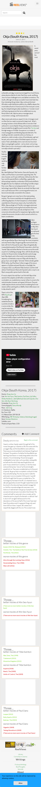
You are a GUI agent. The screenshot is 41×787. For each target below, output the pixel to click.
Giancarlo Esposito (29, 399)
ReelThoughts (20, 767)
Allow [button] (20, 783)
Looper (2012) (8, 714)
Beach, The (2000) (9, 671)
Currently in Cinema (20, 756)
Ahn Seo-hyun (9, 396)
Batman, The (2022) (10, 720)
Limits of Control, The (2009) (13, 674)
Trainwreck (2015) (9, 658)
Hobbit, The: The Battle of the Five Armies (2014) (20, 550)
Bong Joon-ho (11, 394)
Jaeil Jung (9, 408)
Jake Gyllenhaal (18, 399)
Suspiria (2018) (8, 668)
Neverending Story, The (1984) (13, 563)
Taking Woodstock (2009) (12, 730)
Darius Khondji (16, 405)
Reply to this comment (31, 440)
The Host (33, 128)
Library (20, 754)
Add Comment (31, 433)
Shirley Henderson (7, 399)
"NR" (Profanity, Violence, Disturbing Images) (23, 417)
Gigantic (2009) (8, 727)
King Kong (8, 295)
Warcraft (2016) (8, 566)
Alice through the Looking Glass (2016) (16, 560)
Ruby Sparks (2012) (10, 717)
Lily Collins (33, 396)
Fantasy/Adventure (12, 419)
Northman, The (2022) (11, 553)
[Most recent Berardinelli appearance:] (31, 744)
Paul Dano (26, 396)
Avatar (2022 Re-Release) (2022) (14, 547)
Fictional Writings (20, 764)
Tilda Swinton (18, 396)
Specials (20, 769)
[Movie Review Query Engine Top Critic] (20, 744)
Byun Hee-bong (12, 401)
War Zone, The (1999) (10, 655)
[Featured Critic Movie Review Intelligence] (10, 745)
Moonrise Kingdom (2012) (12, 661)
